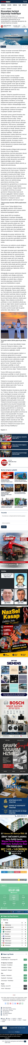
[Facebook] (5, 1003)
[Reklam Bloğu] (14, 550)
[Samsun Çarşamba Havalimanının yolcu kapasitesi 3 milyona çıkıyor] (7, 475)
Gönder (4, 526)
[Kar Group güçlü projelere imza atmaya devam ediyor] (21, 487)
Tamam (7, 1038)
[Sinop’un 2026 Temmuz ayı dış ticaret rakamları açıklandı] (21, 475)
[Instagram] (13, 1003)
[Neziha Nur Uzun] (4, 462)
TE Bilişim (17, 1032)
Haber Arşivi (5, 1014)
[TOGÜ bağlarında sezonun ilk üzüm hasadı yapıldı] (21, 501)
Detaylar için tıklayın (14, 949)
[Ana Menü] (26, 1)
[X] (8, 1003)
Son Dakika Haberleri (7, 1013)
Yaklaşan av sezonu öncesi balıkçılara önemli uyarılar (6, 507)
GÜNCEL (15, 5)
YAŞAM (24, 1020)
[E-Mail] (9, 464)
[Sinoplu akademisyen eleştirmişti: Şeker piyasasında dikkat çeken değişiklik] (7, 487)
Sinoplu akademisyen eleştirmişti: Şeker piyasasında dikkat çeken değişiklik (6, 494)
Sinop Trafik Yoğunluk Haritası (9, 1009)
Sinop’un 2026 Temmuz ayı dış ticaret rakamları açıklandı (21, 481)
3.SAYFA (9, 5)
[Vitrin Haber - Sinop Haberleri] (6, 1)
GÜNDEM (3, 5)
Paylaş (4, 46)
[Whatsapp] (22, 1003)
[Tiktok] (20, 1003)
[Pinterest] (10, 1003)
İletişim (3, 1018)
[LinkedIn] (15, 1003)
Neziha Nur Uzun (12, 461)
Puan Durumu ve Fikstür (8, 1010)
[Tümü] (26, 571)
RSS (5, 1027)
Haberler (3, 8)
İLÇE (20, 5)
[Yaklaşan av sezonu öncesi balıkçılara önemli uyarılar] (7, 501)
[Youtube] (18, 1003)
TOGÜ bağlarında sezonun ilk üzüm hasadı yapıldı (21, 507)
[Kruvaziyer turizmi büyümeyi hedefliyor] (14, 36)
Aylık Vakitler (4, 908)
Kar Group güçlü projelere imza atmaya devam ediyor (20, 493)
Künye (8, 1018)
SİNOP (3, 1021)
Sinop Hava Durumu (7, 1007)
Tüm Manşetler (6, 1012)
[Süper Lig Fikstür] (26, 954)
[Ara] (24, 1)
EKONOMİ (9, 8)
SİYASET (24, 5)
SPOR (19, 1020)
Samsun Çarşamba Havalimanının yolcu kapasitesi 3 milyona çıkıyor (7, 480)
